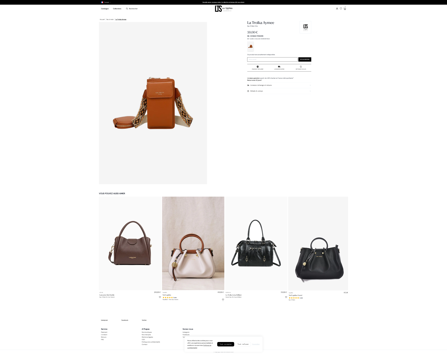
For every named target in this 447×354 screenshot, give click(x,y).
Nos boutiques (147, 332)
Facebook (124, 320)
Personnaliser (256, 344)
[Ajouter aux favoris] (160, 297)
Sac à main (110, 19)
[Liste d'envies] (341, 9)
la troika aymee (120, 19)
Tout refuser (243, 344)
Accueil (102, 19)
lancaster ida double (106, 295)
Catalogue (105, 9)
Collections (117, 9)
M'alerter (304, 59)
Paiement (104, 332)
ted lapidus (167, 295)
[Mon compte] (337, 8)
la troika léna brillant (234, 295)
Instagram (104, 320)
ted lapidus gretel (295, 295)
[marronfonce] (250, 46)
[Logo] (223, 8)
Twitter (144, 320)
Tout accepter (226, 344)
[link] (130, 243)
